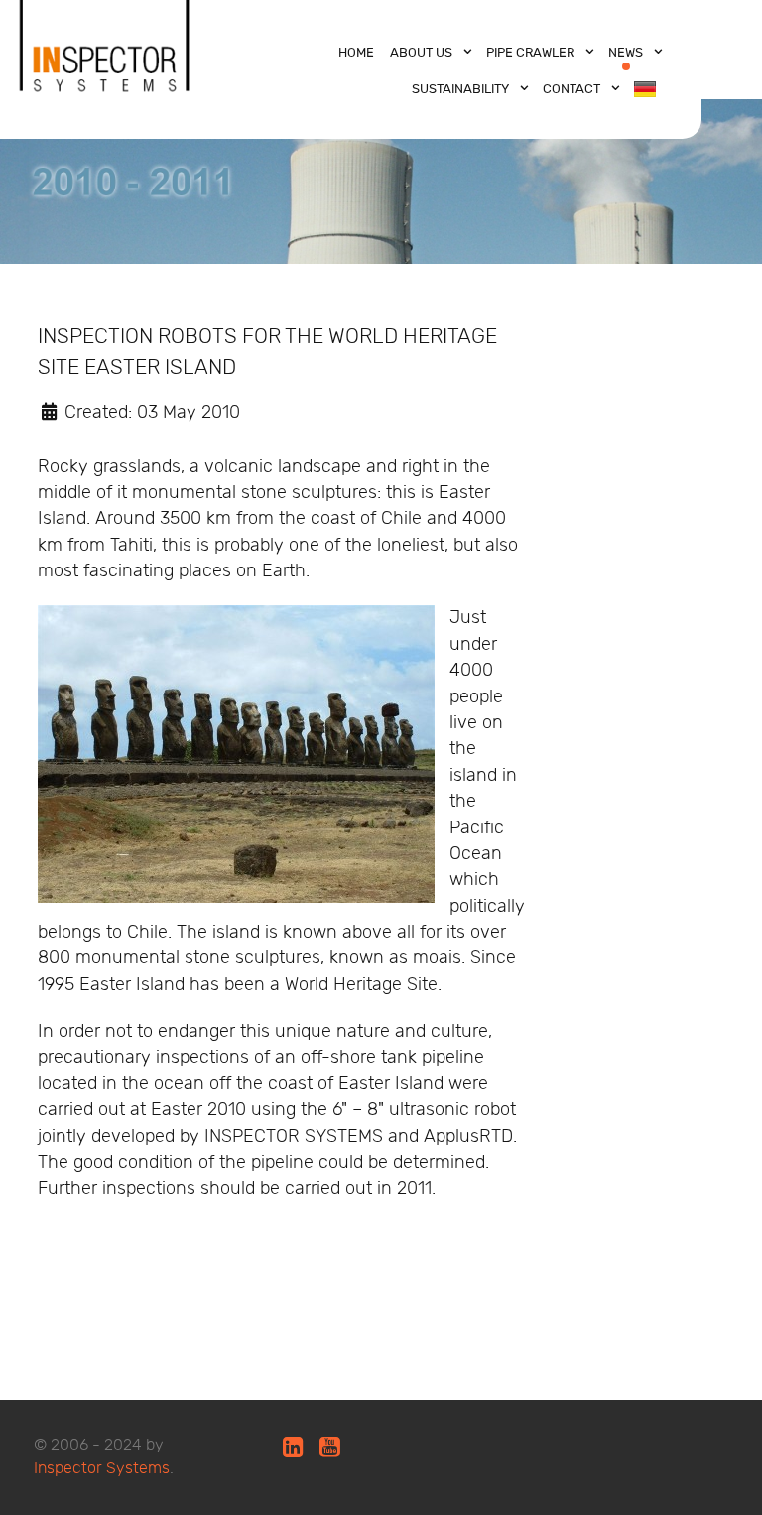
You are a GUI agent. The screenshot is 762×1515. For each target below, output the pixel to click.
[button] (236, 754)
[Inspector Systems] (105, 63)
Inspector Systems (102, 1468)
